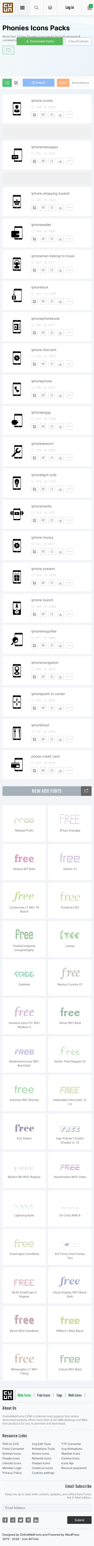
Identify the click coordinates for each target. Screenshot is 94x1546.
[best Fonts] (86, 791)
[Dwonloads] (60, 114)
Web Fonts (24, 1396)
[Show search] (36, 7)
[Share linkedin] (36, 1520)
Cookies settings (43, 1473)
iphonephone (41, 381)
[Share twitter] (20, 1520)
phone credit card (45, 756)
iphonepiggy (41, 412)
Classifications (78, 41)
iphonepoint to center (48, 694)
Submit (79, 1520)
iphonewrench (42, 443)
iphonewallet (41, 225)
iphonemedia (41, 506)
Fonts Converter (13, 1448)
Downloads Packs (42, 41)
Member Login (12, 1468)
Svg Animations (71, 1448)
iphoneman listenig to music (53, 256)
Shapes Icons (41, 1463)
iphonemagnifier (44, 631)
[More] (69, 114)
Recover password (73, 1468)
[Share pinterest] (28, 1520)
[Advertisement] (48, 64)
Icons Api (67, 1463)
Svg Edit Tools (41, 1444)
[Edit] (43, 114)
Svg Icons (8, 8)
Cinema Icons (70, 1458)
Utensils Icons (11, 1463)
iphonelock (39, 287)
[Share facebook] (5, 1520)
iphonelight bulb (44, 475)
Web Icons (75, 1396)
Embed (40, 82)
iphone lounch (42, 600)
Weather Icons (70, 1453)
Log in (70, 7)
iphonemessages (44, 147)
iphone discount (43, 350)
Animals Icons (11, 1453)
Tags (59, 1396)
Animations (80, 83)
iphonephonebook (45, 318)
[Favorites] (52, 114)
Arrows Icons (40, 1453)
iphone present (43, 569)
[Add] (34, 114)
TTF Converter (71, 1444)
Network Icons (41, 1458)
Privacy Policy (12, 1473)
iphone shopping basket (50, 193)
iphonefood (40, 725)
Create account (42, 1468)
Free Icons (43, 1396)
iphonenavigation (44, 662)
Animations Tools (43, 1448)
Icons (63, 82)
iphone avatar (42, 100)
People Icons (11, 1458)
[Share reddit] (12, 1520)
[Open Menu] (50, 7)
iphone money (42, 537)
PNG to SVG (10, 1444)
